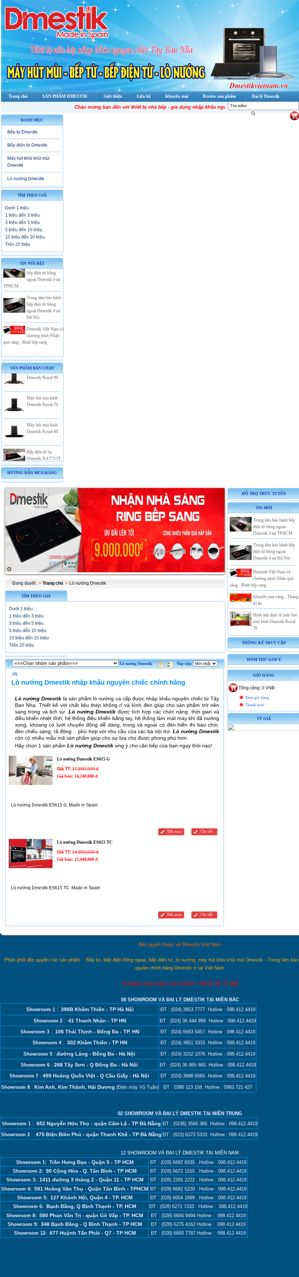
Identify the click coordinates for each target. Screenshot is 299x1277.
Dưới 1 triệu (17, 207)
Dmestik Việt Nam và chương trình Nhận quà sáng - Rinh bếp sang (33, 327)
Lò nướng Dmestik (25, 178)
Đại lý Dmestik (266, 96)
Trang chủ (53, 583)
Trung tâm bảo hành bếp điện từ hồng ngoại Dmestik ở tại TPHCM (274, 527)
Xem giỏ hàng (257, 698)
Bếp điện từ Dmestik (27, 145)
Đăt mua (174, 831)
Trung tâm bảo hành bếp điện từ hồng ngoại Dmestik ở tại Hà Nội (274, 551)
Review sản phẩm (219, 96)
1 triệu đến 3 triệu (22, 215)
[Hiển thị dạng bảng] (162, 664)
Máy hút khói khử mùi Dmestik (28, 162)
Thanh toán (254, 705)
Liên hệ (144, 96)
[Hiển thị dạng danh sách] (171, 664)
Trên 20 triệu (17, 244)
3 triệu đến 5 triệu (22, 222)
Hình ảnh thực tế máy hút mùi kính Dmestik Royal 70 (275, 621)
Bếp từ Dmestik (22, 132)
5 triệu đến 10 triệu (23, 229)
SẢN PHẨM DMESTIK (65, 96)
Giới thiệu (113, 96)
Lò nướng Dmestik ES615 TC (85, 842)
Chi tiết (207, 831)
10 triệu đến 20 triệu (25, 237)
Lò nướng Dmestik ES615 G (83, 759)
